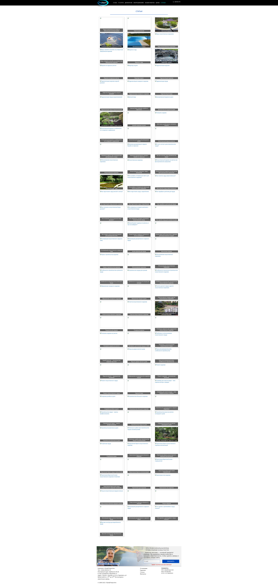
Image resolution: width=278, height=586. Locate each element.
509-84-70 (176, 2)
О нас (115, 2)
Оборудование (138, 2)
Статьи (163, 2)
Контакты (143, 574)
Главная (100, 6)
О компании (143, 568)
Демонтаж (128, 2)
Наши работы (150, 2)
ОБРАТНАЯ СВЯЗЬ (103, 579)
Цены (158, 2)
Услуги (121, 2)
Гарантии (143, 570)
